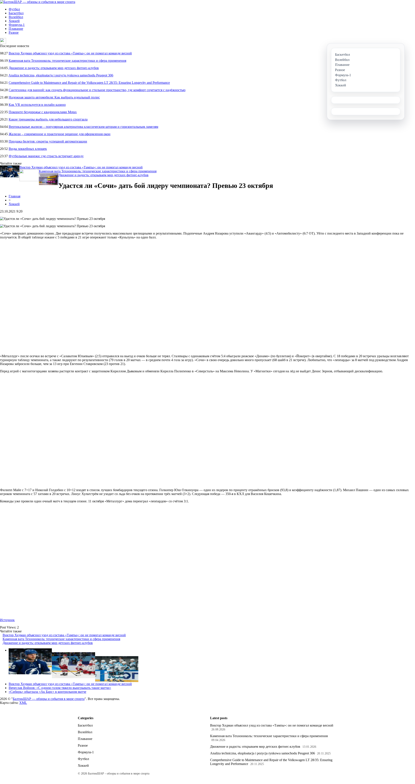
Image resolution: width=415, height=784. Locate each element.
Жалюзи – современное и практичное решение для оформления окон (59, 134)
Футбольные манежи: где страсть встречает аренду (46, 156)
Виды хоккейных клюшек (28, 149)
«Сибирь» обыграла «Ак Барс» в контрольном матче (47, 692)
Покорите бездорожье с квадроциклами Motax (43, 112)
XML (23, 703)
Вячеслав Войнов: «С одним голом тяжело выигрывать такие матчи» (60, 688)
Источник (7, 620)
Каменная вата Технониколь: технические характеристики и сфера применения (67, 60)
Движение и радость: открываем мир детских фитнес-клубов (54, 68)
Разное (14, 32)
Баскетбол (16, 13)
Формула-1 (17, 25)
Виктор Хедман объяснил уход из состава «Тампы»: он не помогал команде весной (70, 53)
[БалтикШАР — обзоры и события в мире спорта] (37, 2)
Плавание (16, 28)
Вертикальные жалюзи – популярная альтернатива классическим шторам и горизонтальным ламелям (83, 127)
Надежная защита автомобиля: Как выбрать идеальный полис (54, 97)
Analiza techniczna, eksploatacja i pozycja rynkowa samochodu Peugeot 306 (60, 75)
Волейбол (16, 17)
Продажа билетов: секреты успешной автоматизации (48, 141)
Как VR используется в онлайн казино (37, 104)
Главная (14, 196)
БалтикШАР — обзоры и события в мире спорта (49, 699)
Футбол (14, 9)
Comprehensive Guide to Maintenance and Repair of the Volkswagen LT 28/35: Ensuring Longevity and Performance (89, 82)
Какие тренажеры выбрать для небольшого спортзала (48, 119)
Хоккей (14, 21)
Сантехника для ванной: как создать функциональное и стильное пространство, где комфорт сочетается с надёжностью (97, 90)
